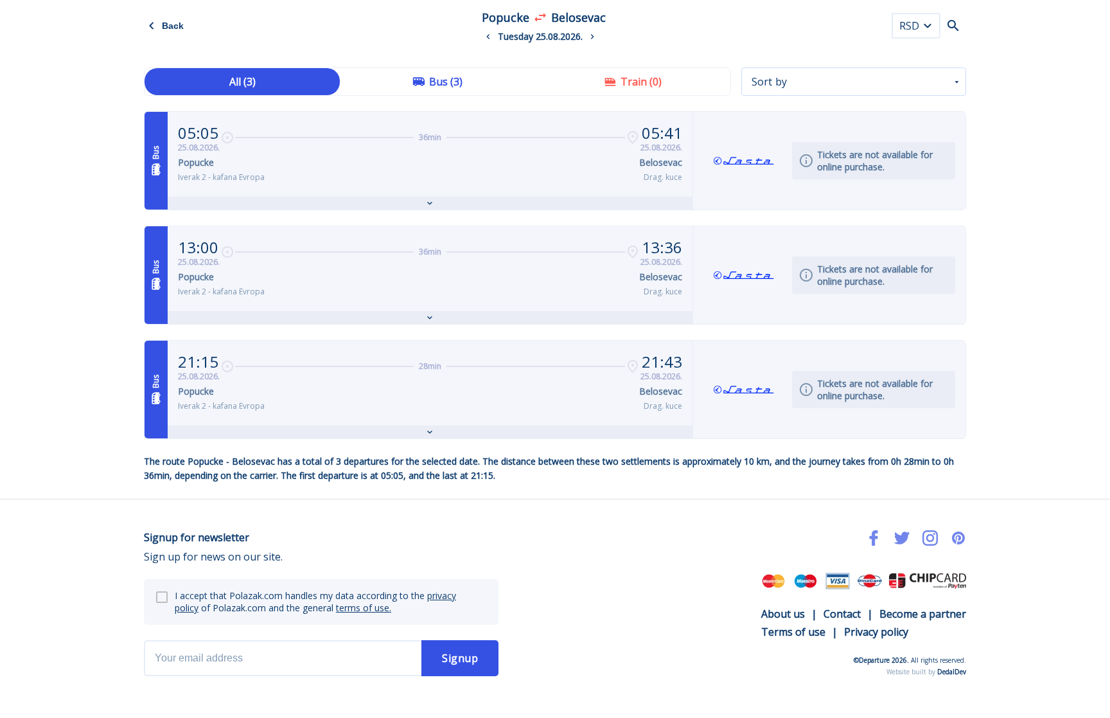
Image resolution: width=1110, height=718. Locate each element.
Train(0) (641, 82)
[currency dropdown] (927, 25)
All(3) (242, 82)
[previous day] (488, 36)
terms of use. (363, 608)
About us (783, 614)
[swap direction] (540, 17)
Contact (842, 614)
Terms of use (793, 632)
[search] (953, 26)
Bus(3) (446, 82)
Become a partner (922, 614)
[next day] (592, 36)
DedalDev (951, 671)
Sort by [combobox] (769, 82)
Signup (460, 658)
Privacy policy (876, 632)
